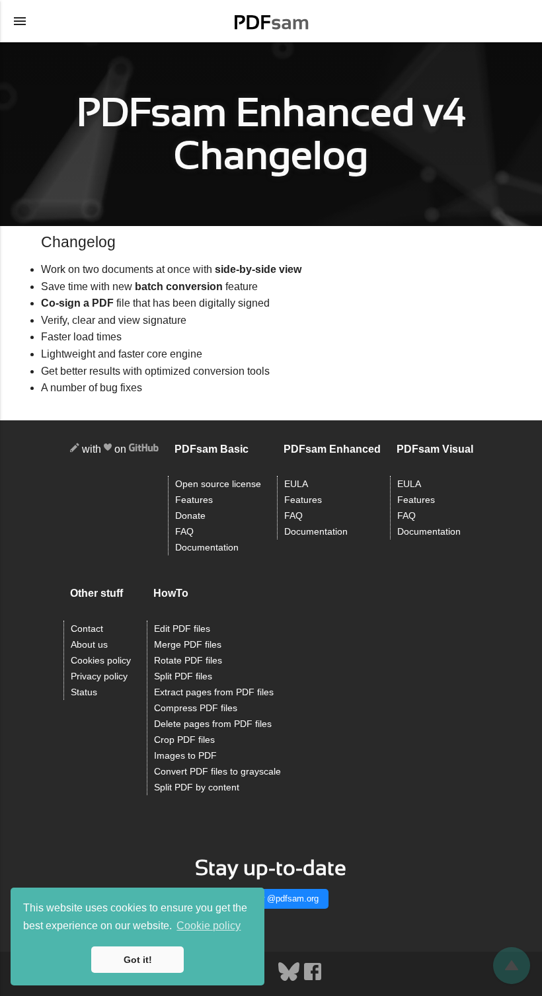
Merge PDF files (187, 645)
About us (89, 645)
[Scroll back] (511, 965)
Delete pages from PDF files (213, 724)
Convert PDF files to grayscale (217, 772)
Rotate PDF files (188, 661)
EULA (296, 484)
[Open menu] (20, 21)
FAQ (184, 532)
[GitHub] (144, 450)
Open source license (218, 484)
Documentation (207, 548)
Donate (190, 516)
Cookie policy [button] (208, 925)
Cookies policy (101, 661)
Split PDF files (183, 676)
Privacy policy (99, 676)
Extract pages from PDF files (214, 692)
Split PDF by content (196, 787)
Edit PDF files (182, 629)
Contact (87, 629)
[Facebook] (312, 979)
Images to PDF (185, 756)
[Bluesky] (290, 979)
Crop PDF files (184, 740)
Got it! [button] (138, 959)
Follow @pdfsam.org (279, 898)
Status (84, 692)
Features (194, 500)
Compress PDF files (195, 708)
